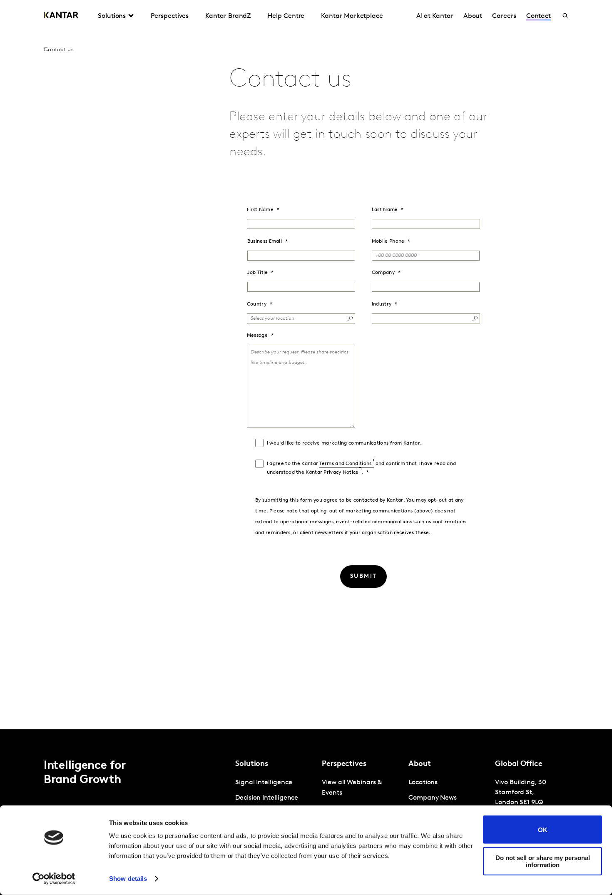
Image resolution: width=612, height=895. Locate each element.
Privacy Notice (340, 472)
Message (257, 335)
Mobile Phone (388, 241)
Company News (432, 798)
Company (383, 272)
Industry (381, 304)
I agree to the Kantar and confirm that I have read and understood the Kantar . (361, 468)
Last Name (385, 209)
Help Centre (285, 16)
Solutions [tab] (112, 16)
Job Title (257, 272)
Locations (423, 782)
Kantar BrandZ (228, 16)
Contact (538, 16)
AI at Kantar (434, 16)
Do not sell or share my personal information (542, 861)
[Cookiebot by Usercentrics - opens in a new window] (53, 879)
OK (542, 829)
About (473, 16)
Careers (504, 16)
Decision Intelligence (266, 798)
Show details (128, 878)
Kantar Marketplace (352, 16)
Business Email (264, 241)
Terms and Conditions (345, 463)
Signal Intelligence (263, 782)
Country (256, 304)
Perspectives (170, 16)
